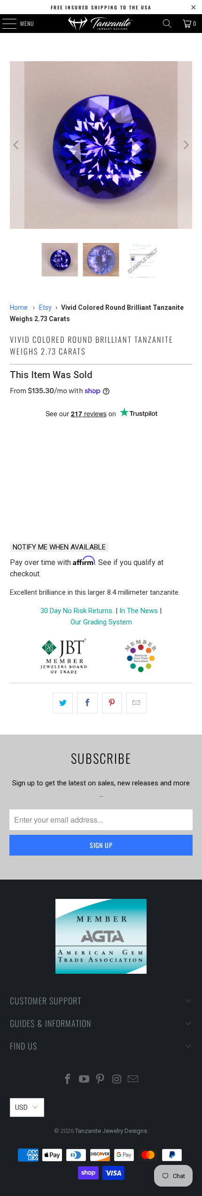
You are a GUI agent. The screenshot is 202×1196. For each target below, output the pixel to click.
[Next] (185, 145)
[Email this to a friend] (136, 703)
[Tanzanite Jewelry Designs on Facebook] (68, 1080)
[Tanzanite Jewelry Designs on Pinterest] (100, 1080)
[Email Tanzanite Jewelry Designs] (133, 1080)
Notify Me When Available (59, 547)
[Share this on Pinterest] (112, 703)
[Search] (167, 23)
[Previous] (16, 145)
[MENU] (4, 23)
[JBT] (63, 657)
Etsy (45, 307)
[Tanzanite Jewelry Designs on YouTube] (84, 1080)
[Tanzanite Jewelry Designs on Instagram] (117, 1080)
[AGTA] (140, 657)
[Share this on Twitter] (63, 703)
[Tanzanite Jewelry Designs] (101, 23)
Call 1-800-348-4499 (53, 510)
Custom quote (149, 510)
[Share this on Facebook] (87, 703)
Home (19, 307)
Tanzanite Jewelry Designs (111, 1130)
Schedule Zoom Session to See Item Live (101, 436)
